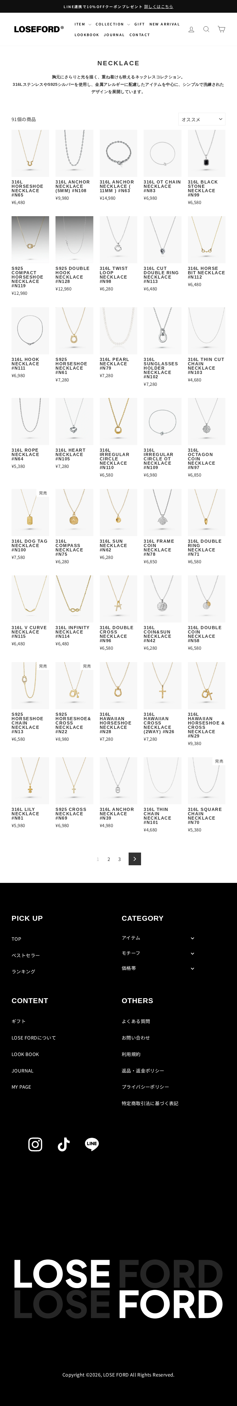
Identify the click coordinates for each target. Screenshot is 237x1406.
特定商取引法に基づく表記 (150, 1103)
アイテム (131, 937)
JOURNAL (114, 34)
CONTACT (139, 34)
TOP (16, 938)
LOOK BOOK (25, 1054)
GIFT (139, 23)
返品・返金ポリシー (143, 1070)
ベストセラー (26, 955)
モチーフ (131, 952)
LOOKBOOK (87, 34)
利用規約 (131, 1054)
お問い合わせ (136, 1037)
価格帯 (129, 967)
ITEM (81, 23)
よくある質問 (136, 1021)
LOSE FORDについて (34, 1037)
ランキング (23, 971)
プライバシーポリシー (145, 1086)
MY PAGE (21, 1086)
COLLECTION (111, 23)
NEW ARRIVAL (164, 23)
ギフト (19, 1021)
